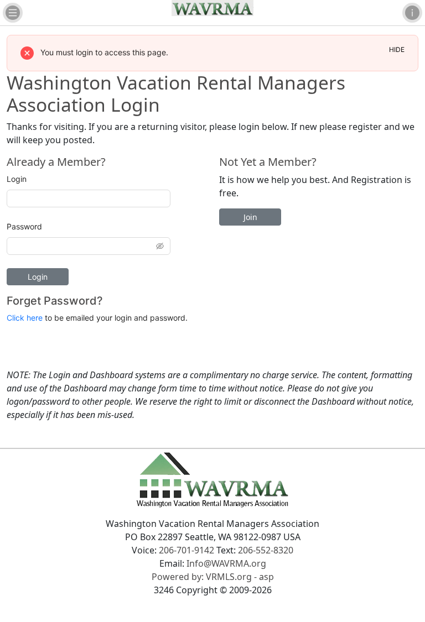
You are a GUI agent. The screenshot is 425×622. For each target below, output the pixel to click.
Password (24, 226)
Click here (25, 317)
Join (250, 217)
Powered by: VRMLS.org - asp (213, 577)
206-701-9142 (186, 550)
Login (17, 179)
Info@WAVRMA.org (226, 563)
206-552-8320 (265, 550)
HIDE (397, 49)
